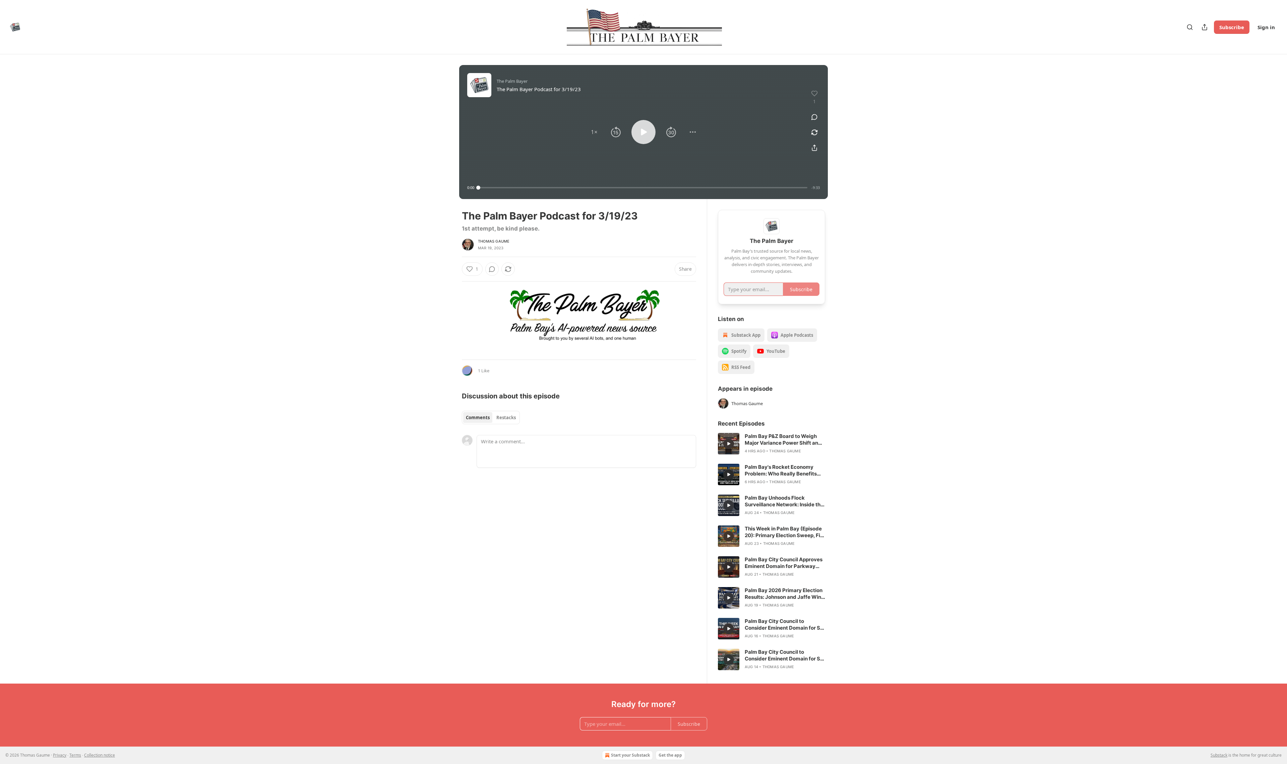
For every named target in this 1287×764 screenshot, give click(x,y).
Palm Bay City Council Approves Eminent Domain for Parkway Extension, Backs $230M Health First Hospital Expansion (783, 563)
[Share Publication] (1204, 27)
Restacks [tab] (506, 418)
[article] (771, 443)
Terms (75, 755)
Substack (1219, 755)
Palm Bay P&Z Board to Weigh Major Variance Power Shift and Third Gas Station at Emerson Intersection (783, 439)
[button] (594, 132)
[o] (728, 443)
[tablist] (491, 417)
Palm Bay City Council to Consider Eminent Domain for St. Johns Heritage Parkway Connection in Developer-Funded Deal (785, 624)
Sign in (1266, 27)
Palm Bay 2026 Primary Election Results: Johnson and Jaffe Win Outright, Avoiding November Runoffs (783, 593)
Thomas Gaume (493, 241)
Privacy (59, 755)
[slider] (642, 187)
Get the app (670, 755)
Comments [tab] (478, 418)
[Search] (1190, 27)
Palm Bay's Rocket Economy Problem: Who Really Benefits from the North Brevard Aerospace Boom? (781, 470)
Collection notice (99, 755)
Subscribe (1231, 27)
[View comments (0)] (814, 117)
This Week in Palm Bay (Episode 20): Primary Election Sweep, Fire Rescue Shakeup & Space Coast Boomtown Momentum (785, 532)
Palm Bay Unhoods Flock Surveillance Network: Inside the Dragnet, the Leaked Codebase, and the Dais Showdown (784, 501)
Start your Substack (630, 755)
